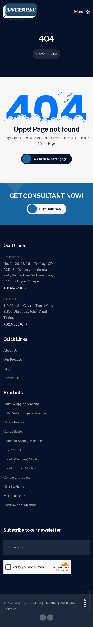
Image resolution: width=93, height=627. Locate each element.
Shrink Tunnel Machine (20, 468)
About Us (10, 350)
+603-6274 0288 (15, 288)
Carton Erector (13, 422)
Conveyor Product (16, 477)
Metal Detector (14, 496)
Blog (6, 369)
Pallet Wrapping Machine (21, 404)
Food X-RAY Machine (19, 505)
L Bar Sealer (12, 450)
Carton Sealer (13, 431)
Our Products (12, 359)
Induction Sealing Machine (22, 441)
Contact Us (11, 378)
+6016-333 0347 (15, 324)
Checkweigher (13, 486)
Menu (78, 12)
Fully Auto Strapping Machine (25, 413)
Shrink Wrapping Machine (22, 459)
